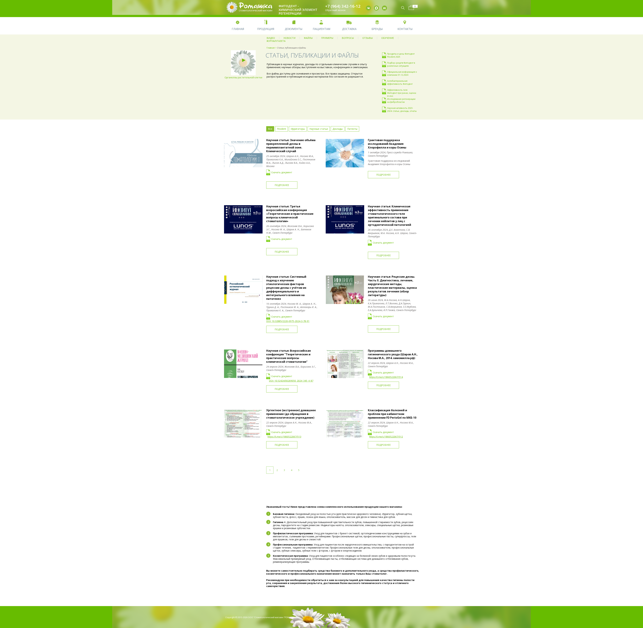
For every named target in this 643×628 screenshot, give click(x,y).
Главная (238, 29)
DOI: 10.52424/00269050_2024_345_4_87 (291, 380)
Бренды (377, 29)
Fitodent (281, 128)
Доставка (349, 29)
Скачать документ (281, 172)
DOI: (269, 321)
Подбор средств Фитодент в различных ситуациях (401, 64)
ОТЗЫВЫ (367, 38)
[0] (411, 7)
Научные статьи (318, 128)
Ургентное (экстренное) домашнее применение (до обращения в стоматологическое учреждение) (291, 413)
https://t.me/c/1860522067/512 (386, 436)
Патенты (352, 128)
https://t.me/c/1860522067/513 (284, 436)
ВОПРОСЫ (348, 38)
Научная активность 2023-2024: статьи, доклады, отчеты (402, 109)
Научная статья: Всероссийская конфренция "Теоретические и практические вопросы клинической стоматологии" (288, 356)
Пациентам (321, 29)
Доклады (338, 128)
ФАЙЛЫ (308, 38)
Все (270, 128)
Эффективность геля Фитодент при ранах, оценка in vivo (401, 91)
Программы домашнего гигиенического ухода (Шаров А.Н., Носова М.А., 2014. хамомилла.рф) (393, 354)
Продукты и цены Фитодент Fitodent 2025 (401, 55)
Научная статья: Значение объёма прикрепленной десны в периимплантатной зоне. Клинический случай (290, 145)
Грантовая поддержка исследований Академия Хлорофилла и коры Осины (387, 143)
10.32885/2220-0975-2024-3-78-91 (290, 321)
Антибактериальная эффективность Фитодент (400, 82)
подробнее (282, 185)
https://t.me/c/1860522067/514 (386, 377)
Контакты (405, 29)
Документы (293, 29)
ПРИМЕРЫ (327, 38)
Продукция (265, 29)
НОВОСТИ (289, 38)
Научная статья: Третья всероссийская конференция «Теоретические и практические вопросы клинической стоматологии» (289, 214)
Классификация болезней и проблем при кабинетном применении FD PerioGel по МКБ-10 (392, 413)
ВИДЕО (271, 38)
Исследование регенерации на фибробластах (401, 100)
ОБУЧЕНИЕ (387, 38)
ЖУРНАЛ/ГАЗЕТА (276, 41)
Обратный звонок (335, 10)
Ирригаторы (298, 128)
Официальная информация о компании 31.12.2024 (402, 73)
